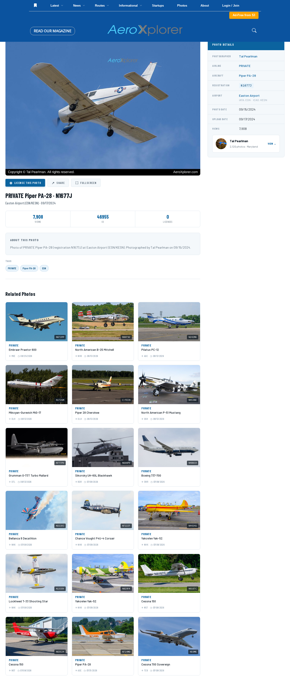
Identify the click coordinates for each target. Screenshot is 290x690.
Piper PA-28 (29, 268)
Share (58, 183)
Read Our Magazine (52, 30)
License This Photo (25, 183)
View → (272, 143)
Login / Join (230, 5)
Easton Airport (249, 95)
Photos (182, 5)
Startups (158, 5)
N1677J (246, 85)
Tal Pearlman (248, 56)
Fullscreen (85, 183)
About (205, 5)
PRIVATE (12, 268)
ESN (44, 268)
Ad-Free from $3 (244, 15)
